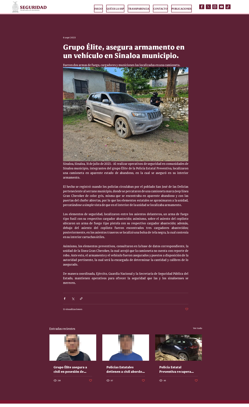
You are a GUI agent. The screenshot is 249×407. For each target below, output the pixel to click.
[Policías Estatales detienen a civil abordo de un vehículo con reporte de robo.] (125, 347)
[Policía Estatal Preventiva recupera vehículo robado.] (178, 347)
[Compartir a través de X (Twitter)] (73, 298)
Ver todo (197, 328)
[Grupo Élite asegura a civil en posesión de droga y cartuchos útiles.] (72, 347)
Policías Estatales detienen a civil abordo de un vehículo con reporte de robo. (124, 369)
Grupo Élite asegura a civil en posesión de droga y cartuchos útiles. (70, 369)
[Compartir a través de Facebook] (64, 298)
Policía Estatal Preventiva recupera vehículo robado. (175, 369)
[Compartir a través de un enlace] (81, 298)
